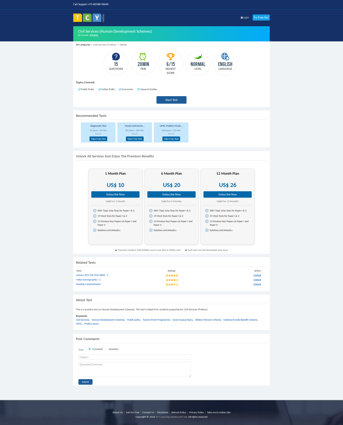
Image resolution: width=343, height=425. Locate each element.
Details (98, 133)
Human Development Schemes (108, 319)
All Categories (83, 44)
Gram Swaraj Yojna (183, 319)
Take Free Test (98, 138)
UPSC (79, 323)
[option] (97, 132)
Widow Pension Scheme (208, 319)
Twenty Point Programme (156, 319)
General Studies (148, 89)
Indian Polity (108, 89)
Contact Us (148, 412)
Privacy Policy (196, 412)
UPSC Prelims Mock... (171, 125)
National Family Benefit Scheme (240, 319)
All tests (93, 35)
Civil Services (82, 319)
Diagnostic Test (98, 125)
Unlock (257, 275)
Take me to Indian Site (218, 412)
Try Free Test (261, 17)
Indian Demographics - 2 (88, 279)
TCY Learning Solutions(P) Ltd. (172, 416)
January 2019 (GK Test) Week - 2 (92, 275)
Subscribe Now (115, 194)
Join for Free (132, 412)
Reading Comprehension (88, 284)
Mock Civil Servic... (135, 125)
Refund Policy (179, 412)
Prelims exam (91, 323)
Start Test (171, 100)
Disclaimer (162, 412)
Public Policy (87, 89)
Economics (127, 89)
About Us (118, 412)
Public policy (133, 319)
